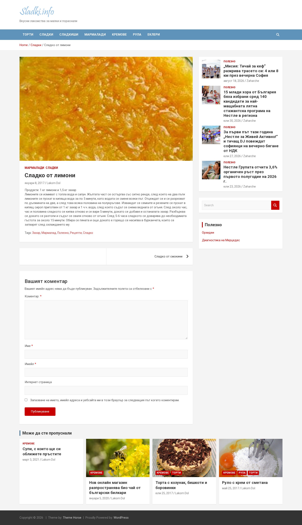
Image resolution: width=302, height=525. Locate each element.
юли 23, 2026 (232, 186)
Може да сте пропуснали (47, 433)
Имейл (30, 364)
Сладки (46, 34)
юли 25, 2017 (164, 493)
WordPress (121, 517)
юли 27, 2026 (232, 156)
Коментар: (33, 296)
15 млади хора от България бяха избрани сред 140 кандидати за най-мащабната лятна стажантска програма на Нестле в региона (250, 104)
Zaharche (253, 80)
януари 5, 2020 (99, 498)
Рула (137, 34)
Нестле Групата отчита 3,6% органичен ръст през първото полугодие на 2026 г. (250, 174)
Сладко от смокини (168, 256)
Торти (28, 34)
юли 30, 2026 (232, 120)
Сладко (88, 232)
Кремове (119, 34)
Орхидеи (208, 232)
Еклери (154, 34)
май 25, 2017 (230, 488)
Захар (36, 232)
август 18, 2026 (234, 80)
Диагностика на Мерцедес (221, 240)
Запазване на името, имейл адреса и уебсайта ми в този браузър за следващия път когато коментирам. (104, 400)
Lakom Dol (53, 183)
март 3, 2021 (31, 459)
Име (29, 346)
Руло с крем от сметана (245, 482)
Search (275, 205)
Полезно (63, 232)
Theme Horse (72, 517)
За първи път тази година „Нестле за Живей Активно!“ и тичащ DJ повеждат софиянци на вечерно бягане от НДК (251, 141)
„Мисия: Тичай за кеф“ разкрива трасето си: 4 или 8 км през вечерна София (251, 71)
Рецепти (76, 232)
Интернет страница (38, 382)
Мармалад (48, 232)
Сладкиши (68, 34)
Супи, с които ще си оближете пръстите (42, 451)
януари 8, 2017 (34, 183)
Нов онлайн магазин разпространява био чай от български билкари (115, 487)
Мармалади (95, 34)
